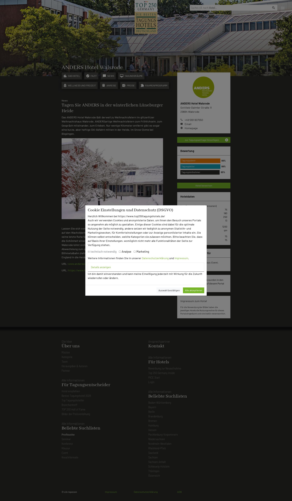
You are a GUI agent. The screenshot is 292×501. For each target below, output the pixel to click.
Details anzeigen (101, 267)
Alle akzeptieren (193, 290)
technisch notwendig (103, 251)
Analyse (126, 251)
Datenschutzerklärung (155, 258)
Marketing (142, 251)
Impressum (181, 258)
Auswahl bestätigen (169, 290)
